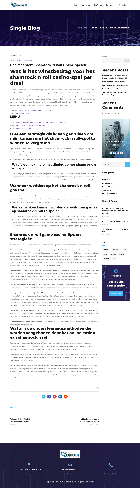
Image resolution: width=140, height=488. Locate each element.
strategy (106, 259)
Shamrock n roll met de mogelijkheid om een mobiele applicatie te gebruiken (39, 122)
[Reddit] (66, 397)
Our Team (98, 5)
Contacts (122, 5)
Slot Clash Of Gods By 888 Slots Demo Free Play (114, 93)
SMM (105, 254)
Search (104, 57)
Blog (86, 28)
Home (76, 5)
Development (108, 183)
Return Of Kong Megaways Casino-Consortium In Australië (31, 110)
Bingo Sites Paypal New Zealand (114, 89)
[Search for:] (116, 164)
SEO (124, 250)
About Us (86, 5)
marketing (116, 250)
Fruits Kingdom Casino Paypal (20, 113)
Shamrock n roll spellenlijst (21, 128)
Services (109, 5)
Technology (107, 190)
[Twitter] (44, 397)
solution (113, 254)
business (106, 250)
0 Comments (28, 61)
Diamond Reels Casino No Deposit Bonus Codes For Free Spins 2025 (114, 77)
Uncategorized (108, 194)
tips (114, 259)
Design (105, 180)
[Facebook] (49, 397)
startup (121, 254)
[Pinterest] (55, 397)
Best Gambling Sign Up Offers (113, 82)
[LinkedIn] (60, 397)
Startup (106, 187)
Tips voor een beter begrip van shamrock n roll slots (31, 125)
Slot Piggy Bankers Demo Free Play (115, 85)
